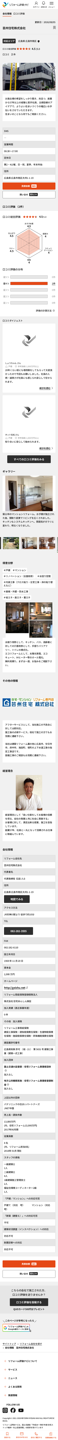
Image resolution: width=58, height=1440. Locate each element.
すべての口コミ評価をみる (29, 459)
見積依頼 (28, 186)
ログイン (36, 7)
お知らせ (44, 7)
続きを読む (45, 388)
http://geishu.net (14, 988)
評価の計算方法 (44, 310)
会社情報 (7, 13)
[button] (11, 545)
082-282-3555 (18, 931)
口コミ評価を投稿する (29, 1302)
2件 (53, 283)
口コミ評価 (18, 13)
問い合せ (28, 194)
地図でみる (16, 899)
